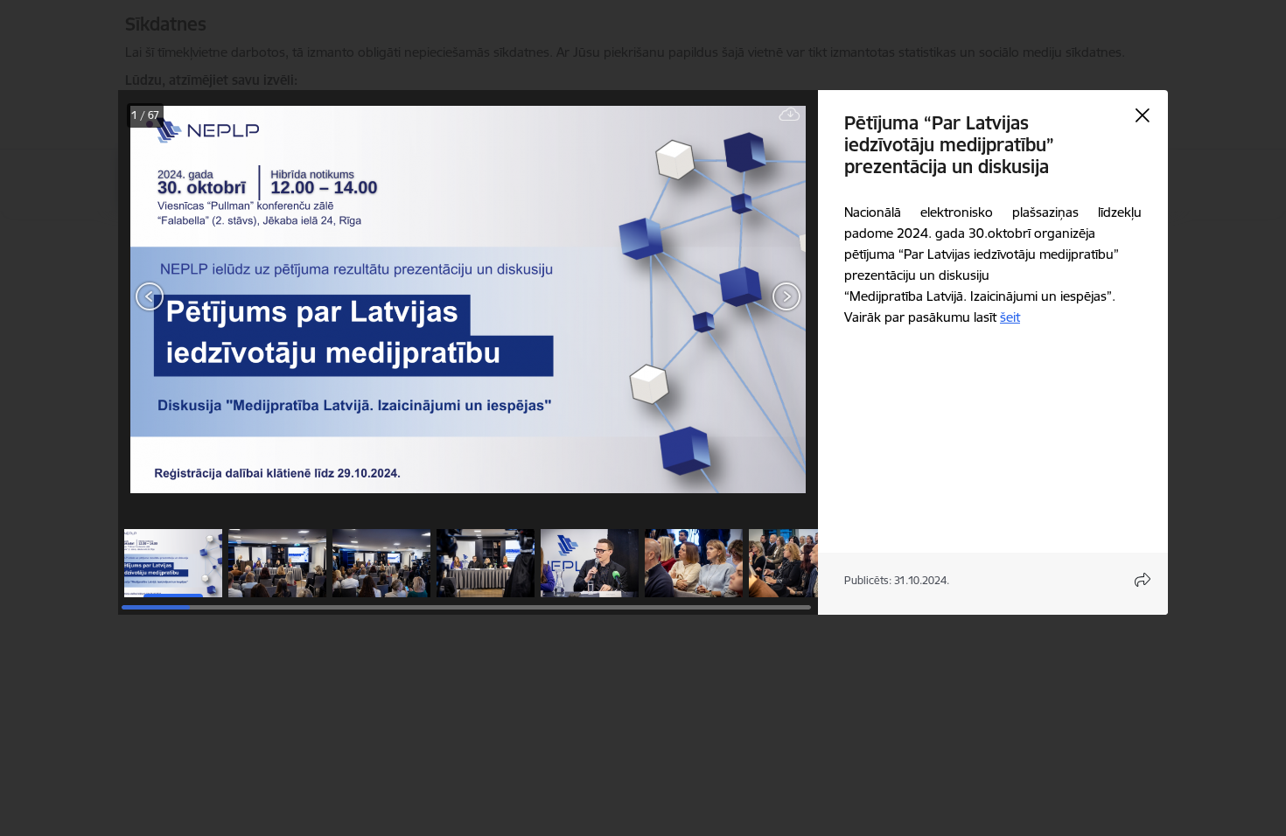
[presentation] (223, 298)
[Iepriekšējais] (150, 296)
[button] (173, 563)
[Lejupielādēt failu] (789, 115)
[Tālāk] (786, 296)
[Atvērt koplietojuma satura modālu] (1142, 580)
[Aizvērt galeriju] (1142, 115)
